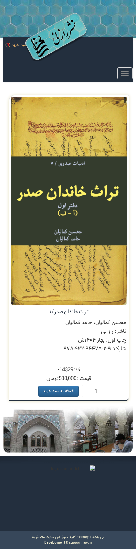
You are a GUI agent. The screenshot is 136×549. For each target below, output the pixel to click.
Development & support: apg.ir (68, 543)
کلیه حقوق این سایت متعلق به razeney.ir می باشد (68, 537)
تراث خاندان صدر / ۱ (69, 311)
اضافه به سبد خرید (58, 390)
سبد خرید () (16, 45)
